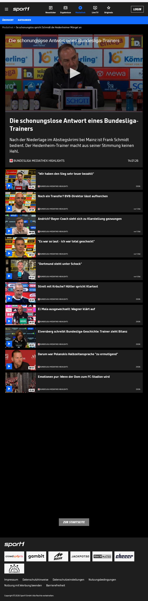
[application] (74, 73)
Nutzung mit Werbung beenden (23, 585)
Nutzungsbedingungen (102, 579)
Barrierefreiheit (55, 585)
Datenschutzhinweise (35, 579)
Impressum (11, 579)
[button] (74, 73)
